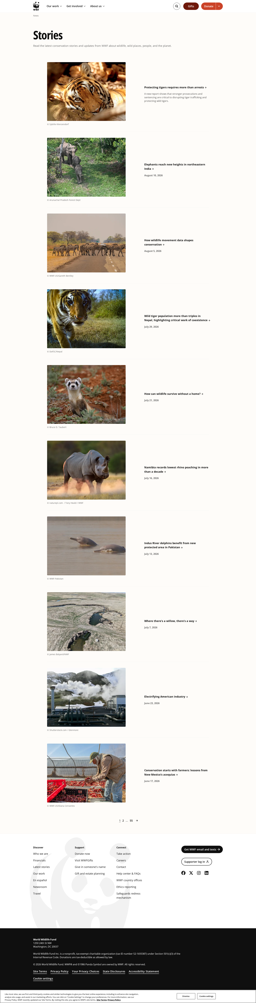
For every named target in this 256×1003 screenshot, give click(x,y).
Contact (121, 867)
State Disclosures (114, 971)
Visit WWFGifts (84, 860)
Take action (123, 853)
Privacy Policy (60, 971)
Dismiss (186, 996)
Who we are (40, 853)
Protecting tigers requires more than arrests (174, 87)
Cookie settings (43, 978)
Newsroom (40, 887)
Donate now (82, 853)
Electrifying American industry (164, 696)
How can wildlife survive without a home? (172, 394)
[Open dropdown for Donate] (219, 6)
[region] (128, 996)
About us (96, 6)
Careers (121, 860)
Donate (208, 6)
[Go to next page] (137, 820)
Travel (37, 893)
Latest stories (41, 867)
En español (40, 880)
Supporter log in (194, 861)
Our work (53, 6)
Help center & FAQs (128, 873)
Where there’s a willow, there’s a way (169, 621)
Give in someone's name (90, 867)
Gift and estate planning (90, 873)
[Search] (176, 6)
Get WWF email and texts (200, 849)
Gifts (191, 6)
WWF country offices (129, 880)
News (36, 16)
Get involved (75, 6)
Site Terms (40, 971)
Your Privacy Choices (85, 971)
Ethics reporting (126, 887)
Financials (39, 860)
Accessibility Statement (144, 971)
